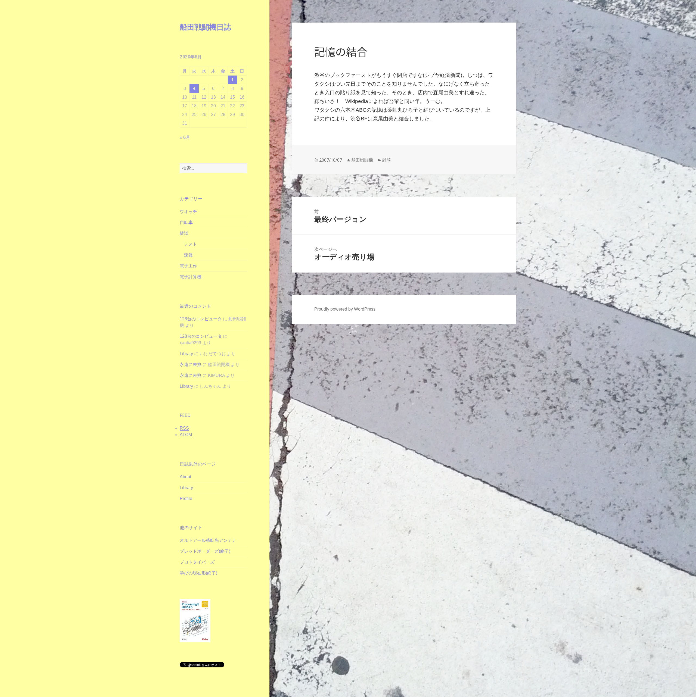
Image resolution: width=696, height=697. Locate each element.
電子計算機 (190, 276)
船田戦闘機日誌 (205, 27)
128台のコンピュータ (201, 319)
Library (186, 353)
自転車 (186, 222)
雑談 (184, 233)
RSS (184, 428)
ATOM (186, 434)
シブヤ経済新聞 (442, 75)
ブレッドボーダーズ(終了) (205, 551)
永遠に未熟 (190, 364)
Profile (186, 498)
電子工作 (188, 266)
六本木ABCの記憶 (361, 110)
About (185, 476)
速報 (188, 255)
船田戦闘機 (362, 160)
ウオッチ (188, 211)
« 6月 (185, 137)
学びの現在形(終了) (198, 573)
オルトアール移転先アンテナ (208, 540)
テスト (190, 244)
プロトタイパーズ (197, 562)
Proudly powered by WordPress (344, 309)
